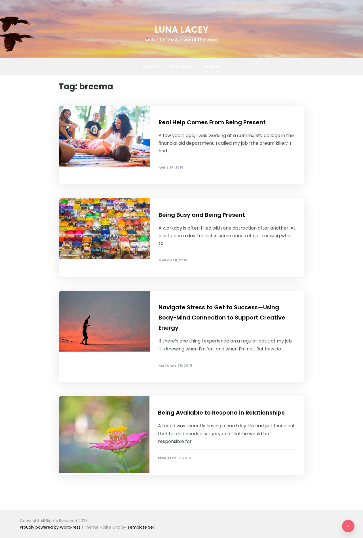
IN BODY (150, 66)
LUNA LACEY (182, 29)
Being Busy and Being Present (202, 215)
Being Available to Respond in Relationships (221, 413)
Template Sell (141, 527)
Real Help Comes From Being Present (212, 122)
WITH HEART (181, 66)
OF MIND (212, 66)
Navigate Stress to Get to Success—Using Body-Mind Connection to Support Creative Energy (222, 317)
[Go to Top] (348, 526)
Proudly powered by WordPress (51, 527)
